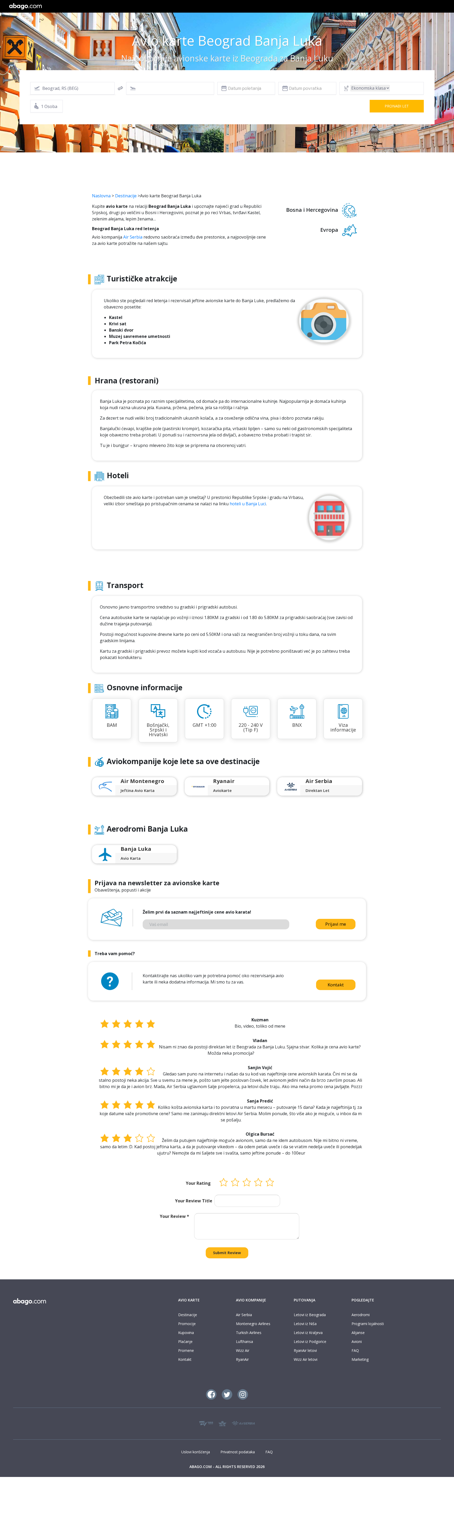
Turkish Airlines (248, 1332)
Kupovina (186, 1332)
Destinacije (126, 196)
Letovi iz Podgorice (310, 1341)
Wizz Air (242, 1350)
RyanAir (242, 1359)
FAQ (355, 1350)
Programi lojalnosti (368, 1323)
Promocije (187, 1323)
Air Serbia (132, 237)
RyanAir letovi (305, 1350)
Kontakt (336, 985)
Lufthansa (244, 1341)
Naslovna (101, 196)
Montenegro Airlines (253, 1323)
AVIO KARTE (189, 1299)
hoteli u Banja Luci (248, 504)
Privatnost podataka (237, 1451)
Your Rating (198, 1183)
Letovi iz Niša (305, 1323)
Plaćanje (185, 1341)
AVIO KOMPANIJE (251, 1299)
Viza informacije (343, 727)
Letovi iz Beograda (310, 1314)
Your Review (174, 1216)
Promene (186, 1350)
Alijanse (358, 1332)
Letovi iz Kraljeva (308, 1332)
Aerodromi (361, 1314)
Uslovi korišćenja (195, 1451)
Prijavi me (335, 924)
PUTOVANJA (304, 1299)
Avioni (357, 1341)
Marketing (360, 1359)
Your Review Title (193, 1201)
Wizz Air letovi (305, 1359)
